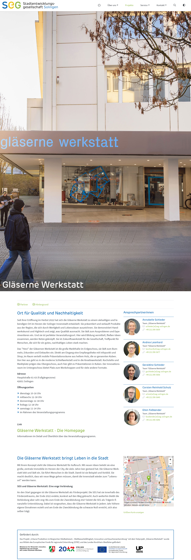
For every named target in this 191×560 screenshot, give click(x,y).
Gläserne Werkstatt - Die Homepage (51, 431)
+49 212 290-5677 (153, 352)
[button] (113, 5)
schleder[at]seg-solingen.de (158, 326)
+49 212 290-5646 (153, 419)
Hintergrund (42, 304)
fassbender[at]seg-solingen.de (159, 416)
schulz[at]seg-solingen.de (157, 394)
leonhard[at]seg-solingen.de (158, 349)
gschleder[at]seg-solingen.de (158, 371)
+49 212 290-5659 (153, 329)
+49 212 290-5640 (153, 397)
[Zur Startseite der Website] (30, 5)
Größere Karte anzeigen (133, 512)
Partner (24, 304)
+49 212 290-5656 (153, 374)
